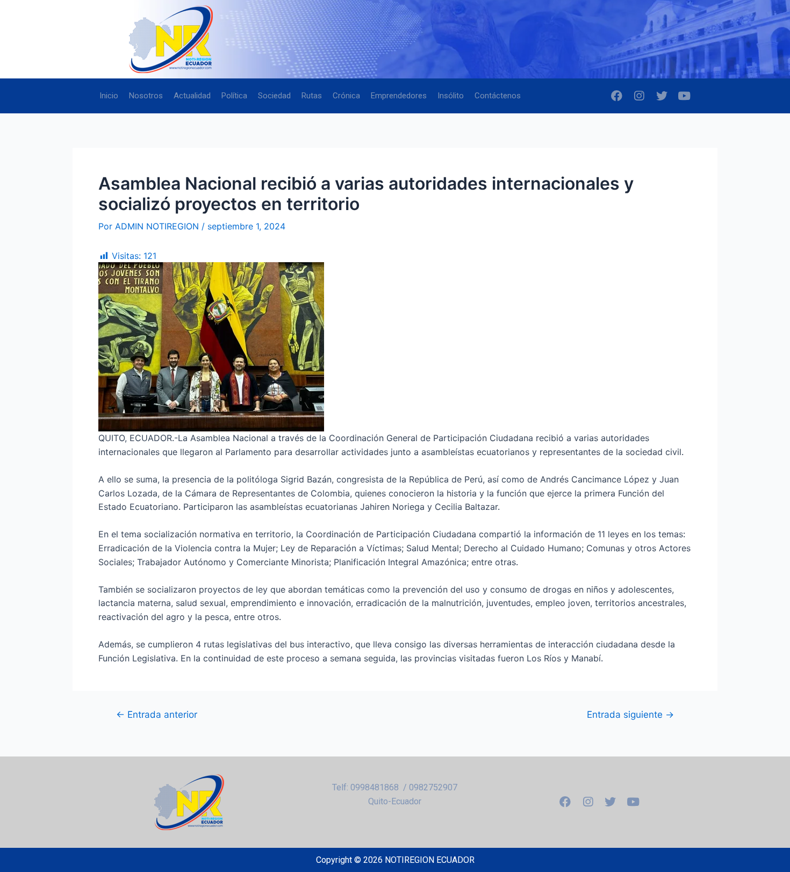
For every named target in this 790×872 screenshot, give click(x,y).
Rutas (311, 95)
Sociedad (274, 95)
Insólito (450, 95)
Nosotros (146, 95)
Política (234, 95)
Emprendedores (399, 95)
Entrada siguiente (630, 714)
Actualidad (192, 95)
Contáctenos (498, 95)
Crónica (346, 95)
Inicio (108, 95)
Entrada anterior (156, 714)
